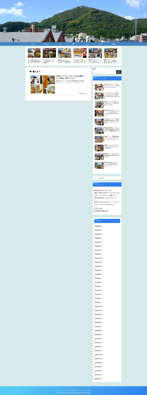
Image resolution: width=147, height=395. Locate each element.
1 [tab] (69, 66)
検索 (94, 69)
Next (120, 56)
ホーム (58, 390)
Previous (26, 56)
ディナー (78, 390)
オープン (64, 390)
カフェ (83, 390)
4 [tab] (76, 66)
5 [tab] (78, 66)
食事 (73, 390)
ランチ (69, 390)
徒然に (88, 390)
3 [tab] (73, 66)
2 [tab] (71, 66)
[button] (120, 178)
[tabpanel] (35, 55)
